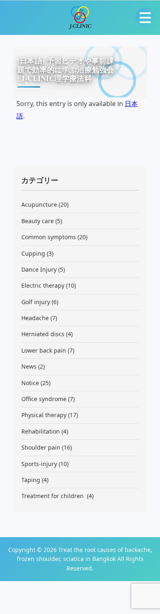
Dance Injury (39, 269)
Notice (30, 383)
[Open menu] (145, 18)
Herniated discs (42, 334)
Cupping (33, 253)
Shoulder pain (40, 447)
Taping (30, 480)
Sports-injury (39, 464)
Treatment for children (53, 496)
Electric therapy (42, 285)
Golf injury (35, 302)
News (29, 366)
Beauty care (37, 221)
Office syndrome (43, 399)
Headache (35, 318)
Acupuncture (39, 204)
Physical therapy (43, 415)
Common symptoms (48, 237)
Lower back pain (43, 350)
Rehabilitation (40, 431)
